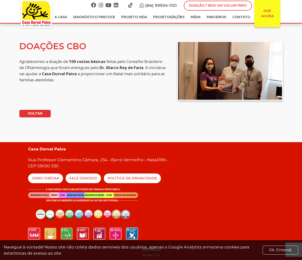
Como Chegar (45, 178)
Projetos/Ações (169, 17)
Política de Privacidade (132, 178)
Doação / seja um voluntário (218, 5)
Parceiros (216, 17)
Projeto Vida (134, 17)
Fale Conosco (83, 178)
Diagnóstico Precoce (94, 17)
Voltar (35, 113)
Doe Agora (267, 13)
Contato (241, 17)
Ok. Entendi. (280, 250)
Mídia (196, 17)
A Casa (61, 17)
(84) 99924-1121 (161, 5)
